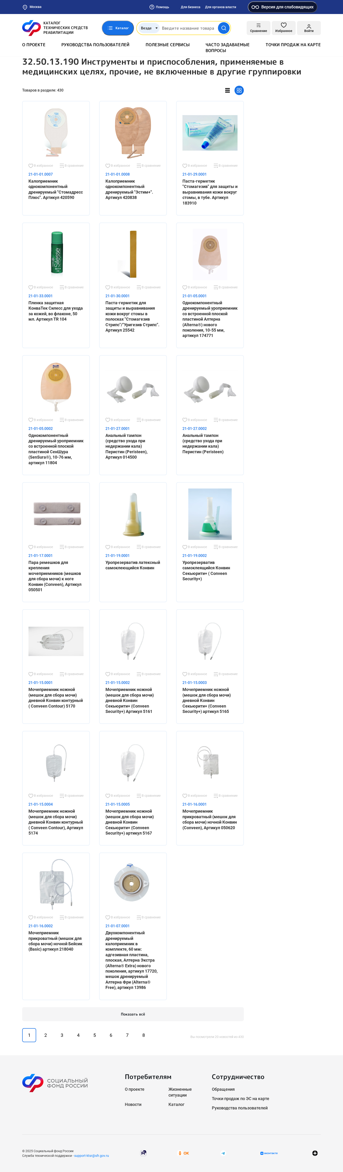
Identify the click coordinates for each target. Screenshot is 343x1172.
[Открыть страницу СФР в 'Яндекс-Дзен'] (315, 1153)
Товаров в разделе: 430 (42, 90)
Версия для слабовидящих (287, 6)
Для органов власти (220, 7)
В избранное (43, 165)
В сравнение (74, 165)
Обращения (223, 1089)
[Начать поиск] (224, 28)
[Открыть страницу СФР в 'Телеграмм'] (223, 1153)
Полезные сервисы (168, 45)
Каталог (176, 1104)
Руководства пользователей (95, 45)
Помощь (162, 7)
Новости (133, 1104)
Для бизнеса (190, 7)
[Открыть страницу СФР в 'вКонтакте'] (269, 1153)
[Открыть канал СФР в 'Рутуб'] (143, 1153)
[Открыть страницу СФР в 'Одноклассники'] (183, 1153)
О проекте (34, 45)
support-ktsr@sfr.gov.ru (91, 1156)
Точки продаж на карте (293, 45)
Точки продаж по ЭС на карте (240, 1098)
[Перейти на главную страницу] (55, 28)
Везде (146, 28)
